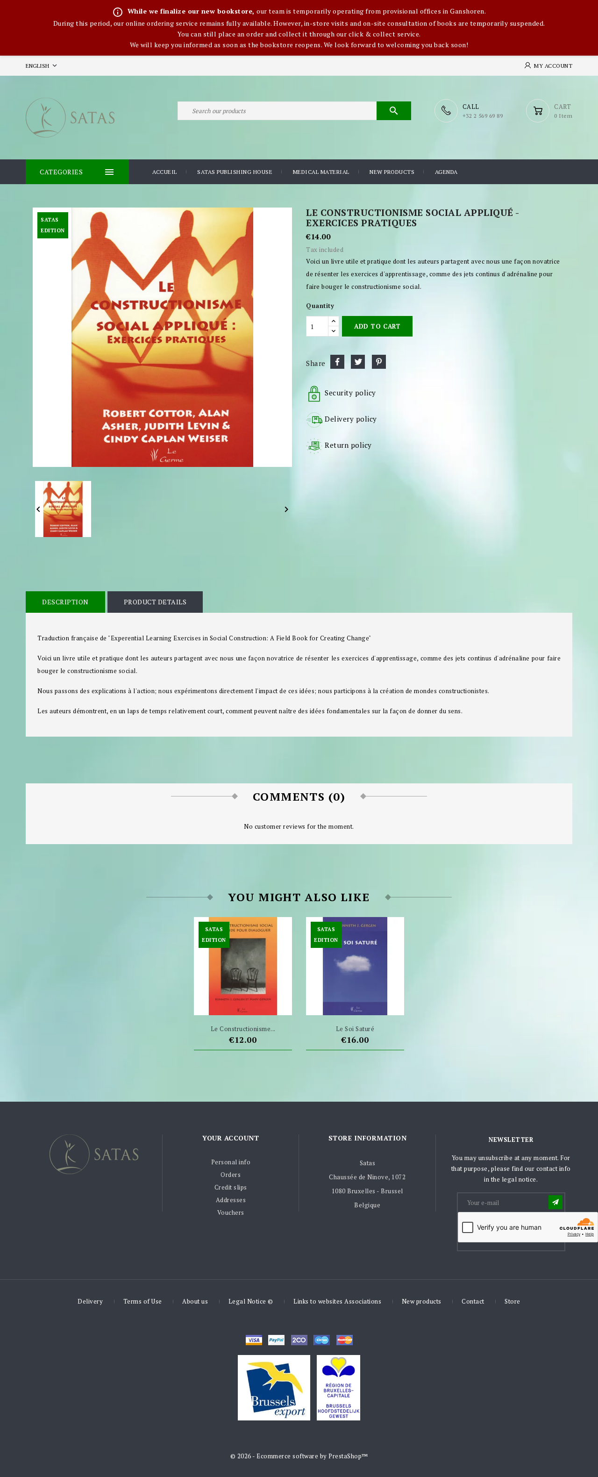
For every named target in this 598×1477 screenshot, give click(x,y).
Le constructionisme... (243, 1029)
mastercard (321, 1340)
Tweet (358, 362)
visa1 (344, 1340)
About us (195, 1301)
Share (337, 362)
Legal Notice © (250, 1301)
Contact (473, 1301)
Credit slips (230, 1187)
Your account (230, 1137)
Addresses (231, 1200)
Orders (231, 1174)
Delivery (90, 1301)
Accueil (164, 171)
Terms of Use (142, 1301)
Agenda (446, 171)
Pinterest (379, 362)
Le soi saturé (355, 1029)
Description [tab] (65, 601)
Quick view (260, 1004)
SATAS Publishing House (234, 171)
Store (512, 1301)
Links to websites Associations (337, 1301)
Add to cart (377, 326)
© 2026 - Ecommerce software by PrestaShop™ (299, 1456)
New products (392, 171)
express (299, 1340)
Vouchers (230, 1212)
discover (276, 1340)
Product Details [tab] (155, 601)
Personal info (231, 1162)
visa (254, 1340)
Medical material (321, 171)
